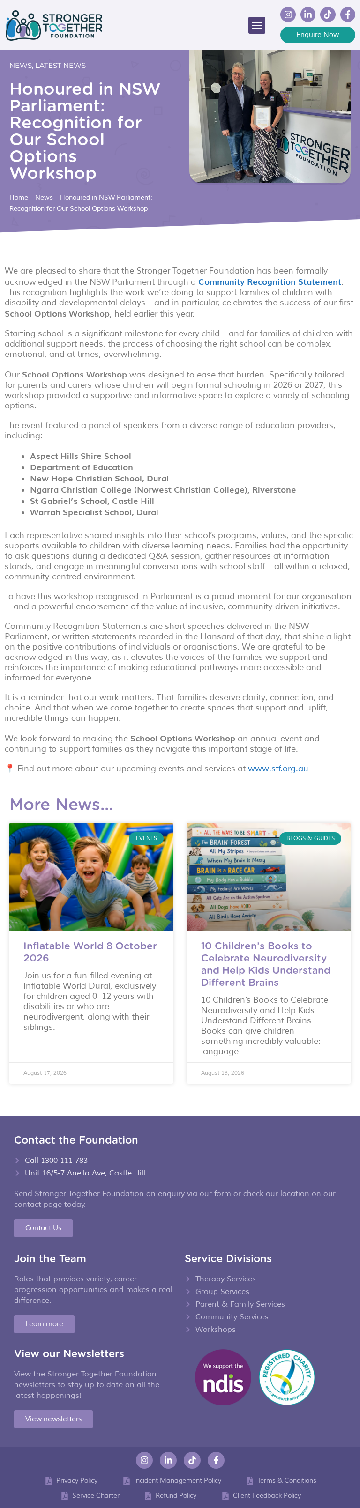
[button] (256, 25)
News (20, 65)
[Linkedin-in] (307, 14)
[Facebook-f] (347, 14)
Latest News (60, 65)
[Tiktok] (327, 14)
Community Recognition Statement (269, 281)
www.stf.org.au (278, 768)
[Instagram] (287, 14)
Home (18, 197)
